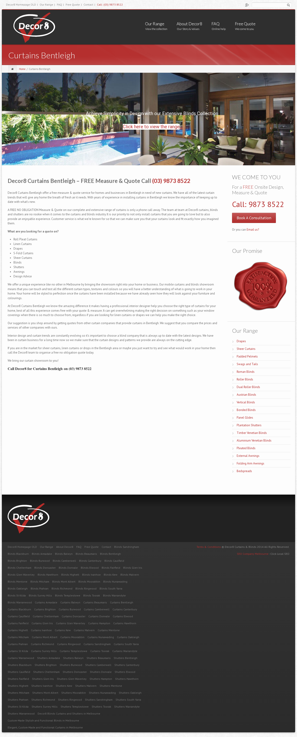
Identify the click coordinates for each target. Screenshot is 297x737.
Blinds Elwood (90, 567)
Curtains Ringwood (69, 644)
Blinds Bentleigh (110, 553)
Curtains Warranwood (21, 658)
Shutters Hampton (101, 679)
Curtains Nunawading (100, 637)
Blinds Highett (70, 574)
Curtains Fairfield (18, 623)
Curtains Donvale (99, 616)
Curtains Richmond (42, 644)
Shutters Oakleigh (130, 692)
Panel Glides (245, 418)
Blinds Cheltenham (19, 567)
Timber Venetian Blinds (252, 433)
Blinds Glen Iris (132, 567)
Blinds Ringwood (86, 588)
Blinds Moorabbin (89, 581)
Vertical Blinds (246, 402)
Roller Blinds (245, 379)
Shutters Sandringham (99, 699)
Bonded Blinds (246, 410)
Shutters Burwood (71, 665)
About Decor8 (189, 23)
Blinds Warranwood (20, 602)
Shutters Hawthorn (127, 679)
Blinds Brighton (17, 560)
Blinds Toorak (91, 595)
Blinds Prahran (39, 588)
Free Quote (74, 4)
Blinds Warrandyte (114, 595)
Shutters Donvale (101, 672)
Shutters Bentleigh (125, 658)
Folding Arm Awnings (250, 463)
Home (22, 69)
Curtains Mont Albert (44, 637)
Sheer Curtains (246, 349)
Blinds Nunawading (115, 581)
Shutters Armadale (48, 658)
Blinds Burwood (40, 560)
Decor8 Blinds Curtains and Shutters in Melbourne (69, 713)
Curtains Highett (18, 630)
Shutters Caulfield (19, 672)
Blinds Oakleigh (18, 588)
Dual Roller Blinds (248, 387)
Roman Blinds (246, 372)
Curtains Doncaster (73, 616)
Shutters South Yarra (128, 699)
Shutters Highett (18, 685)
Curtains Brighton (45, 609)
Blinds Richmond (62, 588)
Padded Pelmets (247, 356)
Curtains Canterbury (125, 609)
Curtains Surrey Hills (44, 651)
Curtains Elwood (123, 616)
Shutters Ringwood (70, 699)
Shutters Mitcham (18, 692)
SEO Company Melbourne (253, 553)
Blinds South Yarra (111, 588)
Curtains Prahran (18, 644)
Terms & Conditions (209, 547)
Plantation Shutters (249, 425)
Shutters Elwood (125, 672)
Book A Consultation (254, 217)
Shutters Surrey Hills (45, 706)
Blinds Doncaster (45, 567)
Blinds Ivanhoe (91, 574)
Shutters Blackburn (20, 665)
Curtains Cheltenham (46, 616)
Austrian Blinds (246, 395)
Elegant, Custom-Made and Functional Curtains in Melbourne (45, 727)
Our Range (47, 4)
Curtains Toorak (99, 651)
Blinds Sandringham (126, 547)
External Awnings (248, 456)
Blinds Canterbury (90, 560)
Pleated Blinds (246, 448)
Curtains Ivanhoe (41, 630)
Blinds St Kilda (17, 595)
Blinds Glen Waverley (21, 574)
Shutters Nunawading (102, 692)
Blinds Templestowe (67, 595)
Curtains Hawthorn (124, 623)
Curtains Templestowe (73, 651)
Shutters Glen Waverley (72, 679)
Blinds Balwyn (64, 553)
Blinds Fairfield (111, 567)
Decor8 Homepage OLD (22, 4)
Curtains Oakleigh (128, 637)
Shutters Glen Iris (43, 679)
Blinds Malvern (129, 574)
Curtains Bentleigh (121, 602)
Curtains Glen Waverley (70, 623)
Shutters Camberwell (98, 665)
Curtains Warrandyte (124, 651)
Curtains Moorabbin (72, 637)
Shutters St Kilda (18, 706)
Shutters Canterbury (126, 665)
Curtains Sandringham (97, 644)
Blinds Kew (110, 574)
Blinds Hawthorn (48, 574)
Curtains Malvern (84, 630)
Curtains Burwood (70, 609)
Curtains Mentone (109, 630)
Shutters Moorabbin (73, 692)
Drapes (241, 341)
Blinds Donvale (68, 567)
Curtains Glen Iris (42, 623)
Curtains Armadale (46, 602)
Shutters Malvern (86, 685)
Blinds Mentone (17, 581)
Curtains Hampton (99, 623)
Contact (89, 4)
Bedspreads (244, 471)
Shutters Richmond (43, 699)
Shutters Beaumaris (99, 658)
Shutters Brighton (46, 665)
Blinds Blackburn (18, 553)
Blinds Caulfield (114, 560)
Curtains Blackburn (19, 609)
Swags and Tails (247, 364)
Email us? (253, 230)
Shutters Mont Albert (45, 692)
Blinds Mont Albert (63, 581)
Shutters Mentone (111, 685)
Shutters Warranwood (21, 713)
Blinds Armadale (42, 553)
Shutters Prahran (18, 699)
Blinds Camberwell (64, 560)
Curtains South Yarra (126, 644)
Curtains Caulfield (19, 616)
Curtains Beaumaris (95, 602)
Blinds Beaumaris (86, 553)
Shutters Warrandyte (127, 706)
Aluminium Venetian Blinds (254, 440)
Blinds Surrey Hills (40, 595)
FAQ (60, 4)
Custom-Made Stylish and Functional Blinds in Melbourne (43, 720)
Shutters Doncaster (75, 672)
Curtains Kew (63, 630)
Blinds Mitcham (39, 581)
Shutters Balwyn (73, 658)
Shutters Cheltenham (46, 672)
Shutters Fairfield (18, 679)
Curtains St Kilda (18, 651)
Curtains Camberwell (97, 609)
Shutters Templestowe (75, 706)
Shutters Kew (64, 685)
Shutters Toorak (101, 706)
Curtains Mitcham (18, 637)
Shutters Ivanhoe (42, 685)
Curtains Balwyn (70, 602)
